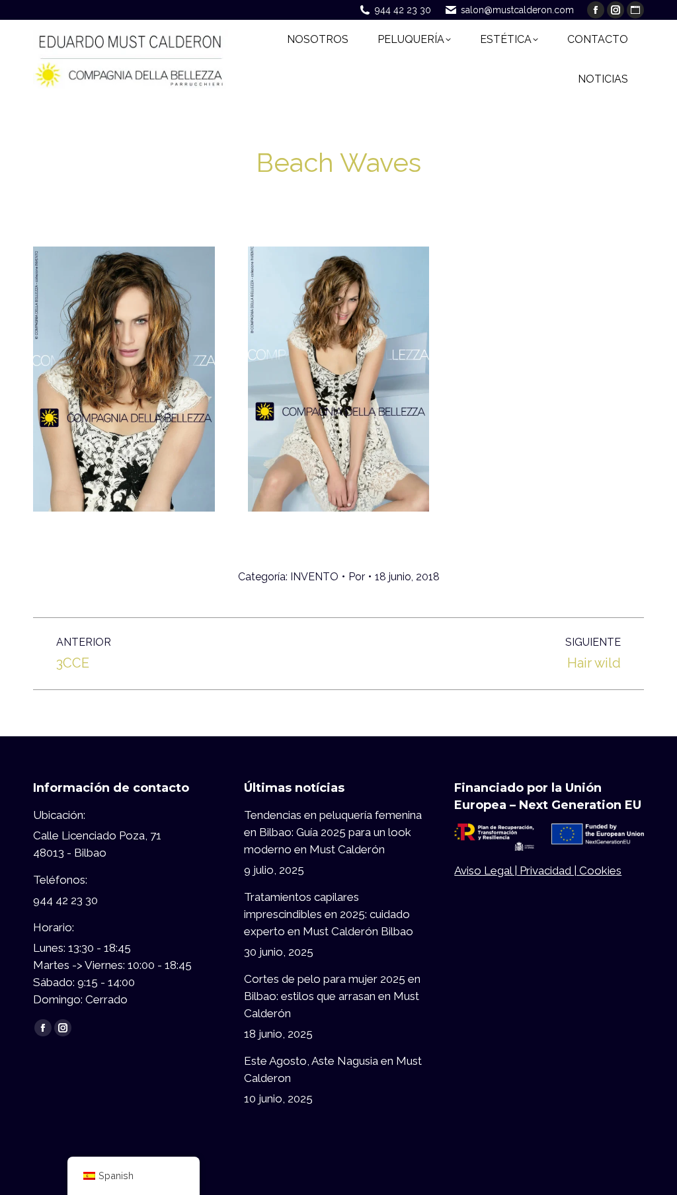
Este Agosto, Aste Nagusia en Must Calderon (333, 1069)
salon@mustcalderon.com (517, 10)
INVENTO (314, 576)
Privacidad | (549, 870)
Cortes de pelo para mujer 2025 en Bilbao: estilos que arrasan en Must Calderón (332, 996)
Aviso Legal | (487, 870)
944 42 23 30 (403, 10)
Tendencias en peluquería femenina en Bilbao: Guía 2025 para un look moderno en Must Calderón (333, 832)
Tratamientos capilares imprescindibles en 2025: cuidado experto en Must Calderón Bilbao (328, 914)
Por (356, 576)
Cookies (600, 870)
